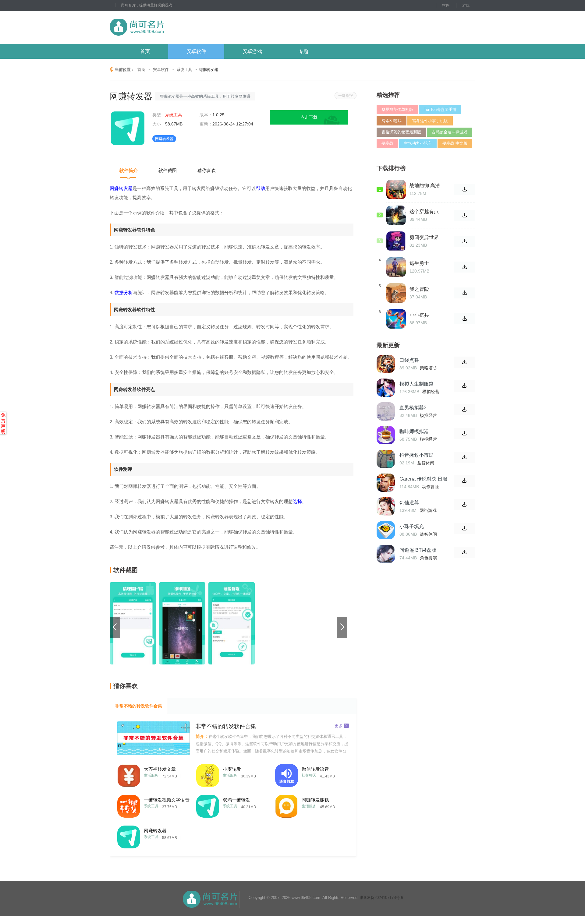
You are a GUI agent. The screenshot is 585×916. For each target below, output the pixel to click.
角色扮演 (428, 557)
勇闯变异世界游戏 (424, 237)
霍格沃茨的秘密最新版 (401, 132)
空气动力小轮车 (418, 143)
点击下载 (308, 117)
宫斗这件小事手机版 (430, 120)
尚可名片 (170, 27)
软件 (445, 5)
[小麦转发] (207, 774)
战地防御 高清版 (425, 185)
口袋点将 (409, 360)
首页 (145, 51)
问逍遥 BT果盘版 (417, 550)
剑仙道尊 (409, 502)
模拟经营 (430, 391)
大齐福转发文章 (160, 769)
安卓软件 (196, 51)
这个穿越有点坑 (424, 211)
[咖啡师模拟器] (386, 435)
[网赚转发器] (128, 835)
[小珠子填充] (386, 530)
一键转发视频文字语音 (167, 799)
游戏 (466, 5)
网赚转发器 (155, 830)
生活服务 (151, 775)
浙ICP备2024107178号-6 (381, 897)
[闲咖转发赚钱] (286, 805)
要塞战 (387, 143)
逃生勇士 (419, 263)
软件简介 (128, 170)
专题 (303, 51)
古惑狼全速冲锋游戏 (449, 132)
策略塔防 (428, 367)
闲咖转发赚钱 (315, 799)
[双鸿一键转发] (207, 805)
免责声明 (3, 423)
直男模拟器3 (413, 407)
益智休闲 (425, 462)
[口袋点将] (386, 364)
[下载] (464, 362)
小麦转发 (232, 769)
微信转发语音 (315, 769)
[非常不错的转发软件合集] (153, 738)
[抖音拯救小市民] (386, 459)
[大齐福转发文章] (128, 774)
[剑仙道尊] (386, 506)
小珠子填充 (411, 526)
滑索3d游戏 (391, 120)
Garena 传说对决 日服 (423, 478)
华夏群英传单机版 (397, 109)
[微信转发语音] (286, 774)
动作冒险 (430, 486)
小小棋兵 (419, 315)
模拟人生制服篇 (416, 383)
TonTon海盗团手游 (440, 109)
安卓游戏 (252, 51)
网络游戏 (428, 510)
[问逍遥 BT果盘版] (386, 554)
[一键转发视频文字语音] (128, 805)
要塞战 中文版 (454, 143)
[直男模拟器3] (386, 411)
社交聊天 (309, 775)
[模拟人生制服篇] (386, 388)
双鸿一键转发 (236, 799)
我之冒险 (419, 289)
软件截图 (167, 170)
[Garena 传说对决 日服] (386, 483)
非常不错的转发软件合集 (138, 705)
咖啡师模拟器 (414, 431)
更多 (338, 726)
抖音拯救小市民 (416, 455)
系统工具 (184, 69)
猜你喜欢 (206, 170)
